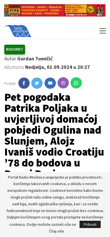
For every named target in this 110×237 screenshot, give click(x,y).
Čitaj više (56, 231)
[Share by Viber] (63, 82)
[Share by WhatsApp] (76, 82)
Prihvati (90, 224)
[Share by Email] (50, 83)
